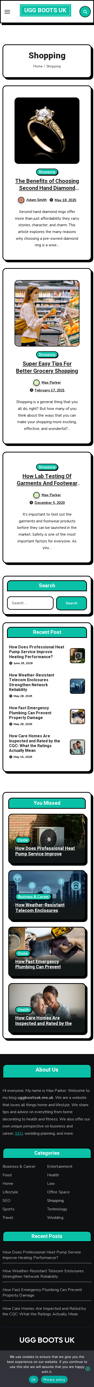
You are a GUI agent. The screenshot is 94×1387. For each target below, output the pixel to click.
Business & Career (33, 896)
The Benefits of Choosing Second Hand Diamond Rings (47, 188)
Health (23, 1009)
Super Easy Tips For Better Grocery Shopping (47, 367)
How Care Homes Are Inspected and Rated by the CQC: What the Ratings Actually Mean (34, 743)
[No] (87, 1368)
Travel (8, 1217)
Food (7, 1175)
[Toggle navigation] (7, 12)
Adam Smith (36, 199)
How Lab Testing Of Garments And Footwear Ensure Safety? (47, 483)
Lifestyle (10, 1192)
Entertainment (60, 1166)
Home (23, 840)
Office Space (58, 1192)
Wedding (55, 1217)
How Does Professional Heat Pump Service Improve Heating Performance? (36, 652)
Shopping (47, 171)
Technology (57, 1209)
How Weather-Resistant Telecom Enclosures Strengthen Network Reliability (31, 682)
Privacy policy (54, 1379)
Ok (33, 1379)
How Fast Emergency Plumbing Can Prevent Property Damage (30, 713)
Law (51, 1183)
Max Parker (51, 382)
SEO (19, 1133)
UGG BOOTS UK (45, 10)
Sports (9, 1209)
